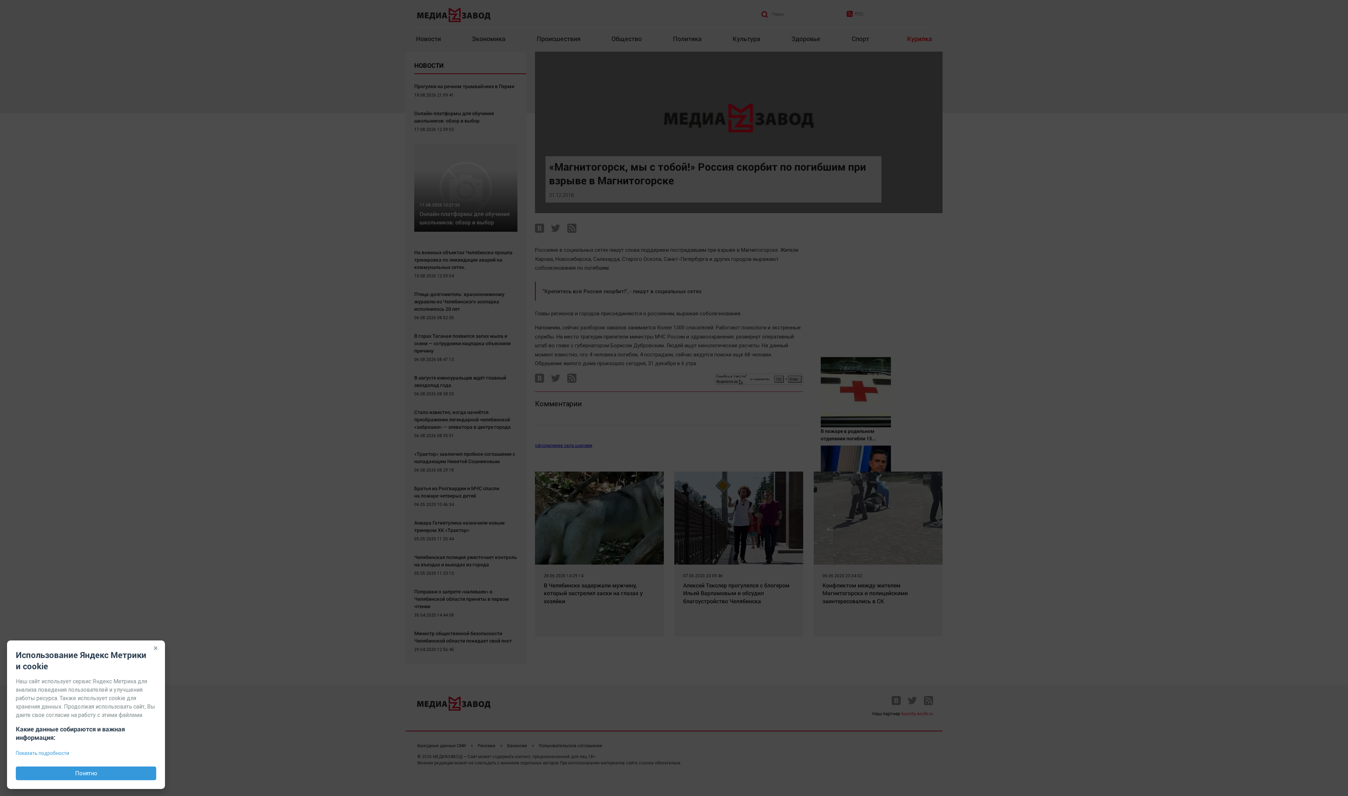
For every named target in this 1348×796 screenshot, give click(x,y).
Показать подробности (42, 753)
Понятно (86, 773)
